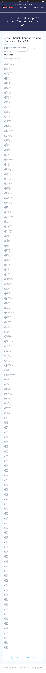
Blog (16, 10)
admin (6, 44)
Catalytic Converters (21, 7)
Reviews (42, 7)
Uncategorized (12, 44)
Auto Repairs (28, 4)
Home (16, 4)
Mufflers (21, 4)
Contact (30, 7)
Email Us (36, 7)
